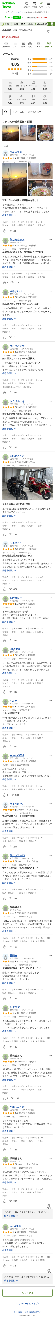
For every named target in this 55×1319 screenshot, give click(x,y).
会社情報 (17, 1312)
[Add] (49, 31)
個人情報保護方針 (33, 1312)
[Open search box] (5, 112)
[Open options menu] (51, 152)
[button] (10, 133)
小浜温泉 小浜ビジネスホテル (17, 30)
